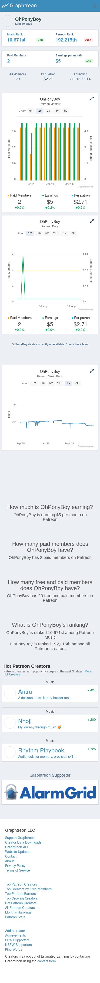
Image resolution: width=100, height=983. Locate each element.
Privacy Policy (15, 865)
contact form (46, 961)
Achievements (15, 935)
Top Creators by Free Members (28, 888)
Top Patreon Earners (20, 893)
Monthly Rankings (18, 912)
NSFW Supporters (18, 944)
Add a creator (15, 930)
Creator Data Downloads (23, 842)
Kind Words (13, 949)
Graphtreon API (16, 847)
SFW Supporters (17, 940)
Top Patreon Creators (21, 884)
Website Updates (17, 851)
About (9, 860)
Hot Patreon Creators (21, 902)
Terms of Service (17, 870)
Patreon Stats (15, 916)
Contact (11, 856)
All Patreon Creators (20, 907)
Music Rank (15, 34)
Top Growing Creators (21, 898)
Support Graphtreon (20, 837)
